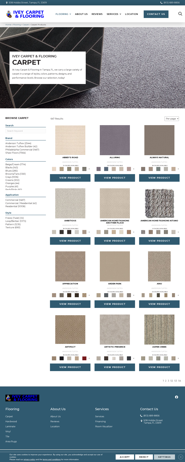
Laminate (10, 426)
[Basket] (150, 169)
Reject (144, 457)
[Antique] (150, 295)
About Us (55, 416)
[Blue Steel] (159, 203)
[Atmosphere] (106, 232)
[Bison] (69, 295)
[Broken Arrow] (173, 295)
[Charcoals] (61, 232)
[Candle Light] (113, 358)
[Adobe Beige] (159, 266)
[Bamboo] (61, 169)
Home (8, 25)
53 (175, 380)
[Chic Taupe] (76, 169)
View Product (70, 178)
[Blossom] (129, 169)
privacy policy (29, 459)
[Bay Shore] (166, 295)
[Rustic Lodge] (173, 358)
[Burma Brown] (106, 358)
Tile (7, 436)
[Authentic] (115, 266)
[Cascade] (69, 358)
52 (172, 380)
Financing (100, 421)
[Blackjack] (61, 358)
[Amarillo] (70, 266)
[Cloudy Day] (113, 295)
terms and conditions (52, 459)
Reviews (54, 421)
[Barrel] (159, 140)
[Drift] (121, 295)
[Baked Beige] (113, 232)
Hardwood (11, 421)
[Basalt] (113, 169)
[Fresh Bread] (84, 232)
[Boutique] (173, 169)
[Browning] (76, 295)
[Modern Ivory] (173, 232)
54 (179, 380)
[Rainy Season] (166, 358)
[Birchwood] (70, 329)
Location (55, 426)
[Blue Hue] (106, 295)
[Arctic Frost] (61, 295)
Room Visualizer (104, 426)
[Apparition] (158, 295)
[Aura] (70, 140)
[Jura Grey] (166, 232)
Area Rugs (11, 441)
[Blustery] (166, 169)
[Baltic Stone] (115, 329)
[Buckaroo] (129, 232)
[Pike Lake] (158, 358)
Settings (164, 457)
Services (99, 416)
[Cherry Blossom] (84, 358)
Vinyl (8, 431)
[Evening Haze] (129, 295)
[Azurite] (106, 169)
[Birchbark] (121, 169)
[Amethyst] (115, 140)
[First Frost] (76, 232)
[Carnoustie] (84, 295)
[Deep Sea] (129, 358)
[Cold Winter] (121, 358)
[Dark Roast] (69, 232)
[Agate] (115, 203)
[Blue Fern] (158, 169)
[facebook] (176, 397)
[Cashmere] (76, 358)
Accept (125, 457)
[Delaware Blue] (84, 169)
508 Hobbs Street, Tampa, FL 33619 (28, 2)
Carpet (26, 25)
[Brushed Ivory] (121, 232)
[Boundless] (69, 169)
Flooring (17, 25)
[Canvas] (70, 203)
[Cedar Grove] (158, 232)
